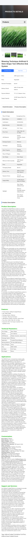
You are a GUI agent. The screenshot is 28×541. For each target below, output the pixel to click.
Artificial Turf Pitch (21, 534)
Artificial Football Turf (10, 534)
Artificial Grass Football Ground (9, 536)
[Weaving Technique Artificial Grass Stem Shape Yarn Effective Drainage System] (14, 38)
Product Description (20, 107)
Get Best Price (7, 70)
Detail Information (8, 107)
